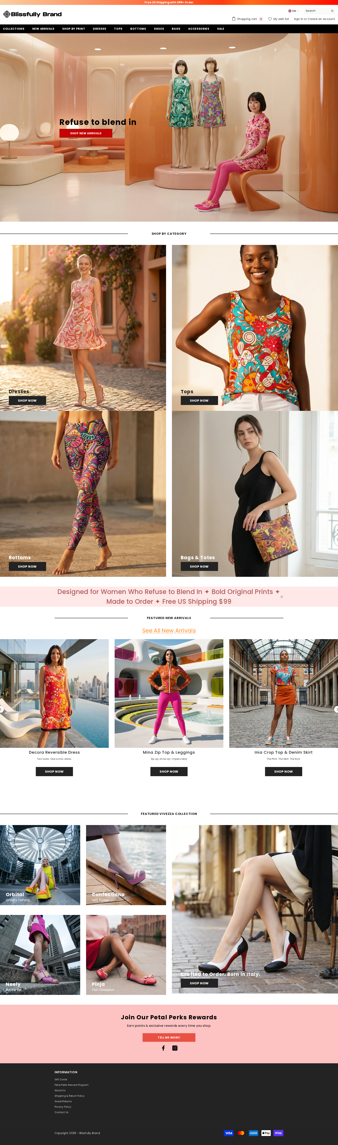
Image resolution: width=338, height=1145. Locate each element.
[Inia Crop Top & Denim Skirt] (283, 693)
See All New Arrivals (169, 630)
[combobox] (316, 11)
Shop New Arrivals (86, 133)
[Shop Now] (83, 328)
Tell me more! (169, 1037)
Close (281, 596)
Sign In (299, 19)
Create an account (321, 19)
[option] (169, 709)
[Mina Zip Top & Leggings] (169, 693)
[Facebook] (163, 1048)
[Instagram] (175, 1048)
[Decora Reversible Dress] (54, 693)
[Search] (319, 11)
